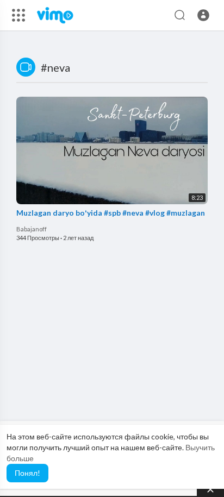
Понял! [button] (27, 472)
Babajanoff (31, 228)
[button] (203, 15)
